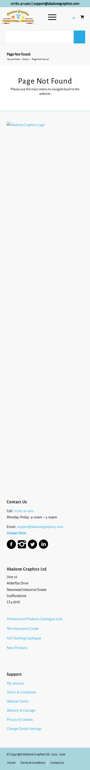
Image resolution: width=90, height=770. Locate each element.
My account (15, 683)
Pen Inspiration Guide (22, 629)
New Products (17, 648)
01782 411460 (21, 4)
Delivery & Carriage (21, 710)
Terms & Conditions (21, 692)
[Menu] (52, 17)
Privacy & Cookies (20, 719)
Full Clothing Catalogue (24, 638)
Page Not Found (18, 54)
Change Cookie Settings (24, 729)
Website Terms (18, 701)
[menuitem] (52, 17)
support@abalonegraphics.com (56, 4)
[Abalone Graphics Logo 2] (18, 17)
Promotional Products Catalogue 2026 (35, 619)
